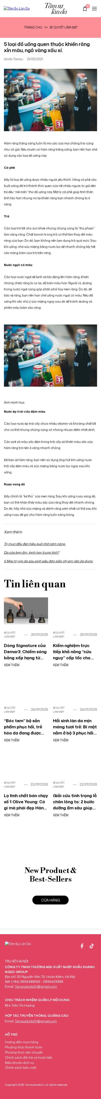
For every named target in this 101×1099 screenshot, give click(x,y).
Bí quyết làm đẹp (63, 27)
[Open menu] (94, 9)
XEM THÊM (11, 665)
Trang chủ (33, 27)
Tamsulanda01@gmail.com (36, 986)
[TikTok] (91, 946)
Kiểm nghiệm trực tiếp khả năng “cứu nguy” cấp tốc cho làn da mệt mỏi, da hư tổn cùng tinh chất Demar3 (75, 651)
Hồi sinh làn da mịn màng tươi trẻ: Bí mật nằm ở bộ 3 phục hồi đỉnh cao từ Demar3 (75, 727)
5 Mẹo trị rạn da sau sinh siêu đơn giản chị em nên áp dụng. (48, 561)
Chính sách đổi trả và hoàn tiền (28, 1057)
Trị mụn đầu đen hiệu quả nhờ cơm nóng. (34, 544)
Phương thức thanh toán (23, 1047)
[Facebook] (81, 946)
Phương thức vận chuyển (24, 1052)
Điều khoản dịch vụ (19, 1062)
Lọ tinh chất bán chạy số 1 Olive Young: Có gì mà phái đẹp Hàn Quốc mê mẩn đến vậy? (26, 801)
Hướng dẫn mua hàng (21, 1042)
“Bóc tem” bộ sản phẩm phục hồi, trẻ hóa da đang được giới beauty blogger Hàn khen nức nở (24, 727)
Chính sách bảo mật (20, 1067)
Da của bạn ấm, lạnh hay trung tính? (31, 552)
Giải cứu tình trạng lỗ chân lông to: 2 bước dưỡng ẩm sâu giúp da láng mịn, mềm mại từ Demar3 (75, 801)
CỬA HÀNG (50, 900)
